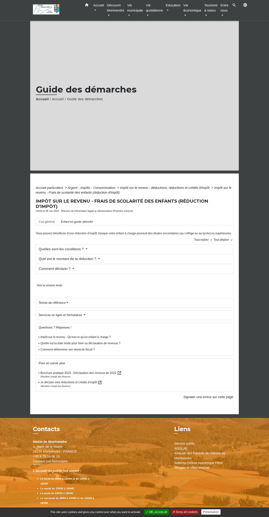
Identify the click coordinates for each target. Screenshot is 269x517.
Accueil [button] (98, 5)
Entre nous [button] (224, 7)
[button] (87, 5)
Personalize (211, 512)
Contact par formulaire (50, 461)
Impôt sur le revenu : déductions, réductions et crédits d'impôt (165, 188)
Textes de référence (52, 302)
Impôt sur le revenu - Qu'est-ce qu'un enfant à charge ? (75, 337)
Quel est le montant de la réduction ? (68, 259)
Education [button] (173, 5)
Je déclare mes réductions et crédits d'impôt (71, 382)
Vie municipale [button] (135, 7)
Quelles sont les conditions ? (62, 249)
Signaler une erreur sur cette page (208, 397)
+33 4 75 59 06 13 (46, 456)
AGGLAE (181, 448)
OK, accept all (157, 512)
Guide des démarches (85, 99)
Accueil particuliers (50, 188)
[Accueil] (56, 10)
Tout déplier (223, 239)
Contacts (46, 429)
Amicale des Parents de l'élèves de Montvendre (199, 455)
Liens (182, 429)
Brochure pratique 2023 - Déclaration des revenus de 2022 (81, 372)
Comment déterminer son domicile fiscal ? (67, 349)
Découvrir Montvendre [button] (115, 7)
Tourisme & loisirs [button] (211, 7)
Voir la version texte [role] (49, 285)
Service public (184, 443)
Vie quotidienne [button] (154, 7)
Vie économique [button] (192, 7)
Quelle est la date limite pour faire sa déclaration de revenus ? (80, 343)
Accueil (42, 99)
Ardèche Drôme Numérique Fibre (198, 463)
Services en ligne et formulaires (61, 315)
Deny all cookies (186, 512)
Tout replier (203, 239)
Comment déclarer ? (55, 269)
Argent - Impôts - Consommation (92, 188)
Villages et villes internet (192, 468)
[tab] (47, 221)
